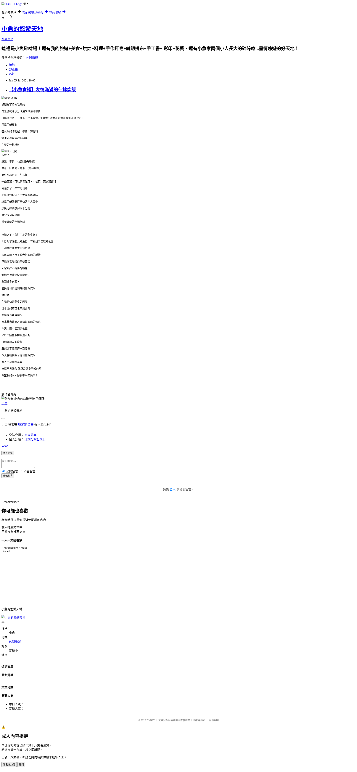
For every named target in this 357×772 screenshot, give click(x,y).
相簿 (12, 65)
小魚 (4, 403)
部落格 (13, 69)
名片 (12, 74)
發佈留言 (8, 475)
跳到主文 (7, 39)
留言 (30, 424)
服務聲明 (214, 720)
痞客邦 (22, 424)
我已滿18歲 (9, 764)
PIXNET (151, 720)
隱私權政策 (199, 720)
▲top (4, 445)
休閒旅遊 (32, 57)
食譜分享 (30, 434)
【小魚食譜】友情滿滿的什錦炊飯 (42, 89)
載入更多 (8, 453)
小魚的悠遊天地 (22, 28)
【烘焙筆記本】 (35, 439)
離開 (21, 764)
